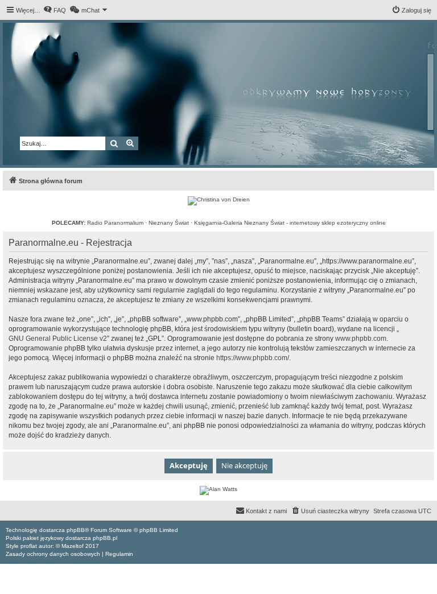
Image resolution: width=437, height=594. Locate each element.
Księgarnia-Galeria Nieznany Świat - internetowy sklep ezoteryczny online (290, 223)
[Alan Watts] (218, 490)
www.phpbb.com (360, 339)
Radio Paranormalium (115, 223)
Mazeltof (72, 546)
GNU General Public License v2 (58, 339)
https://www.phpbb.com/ (252, 358)
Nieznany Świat (169, 223)
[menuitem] (54, 10)
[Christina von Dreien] (219, 200)
